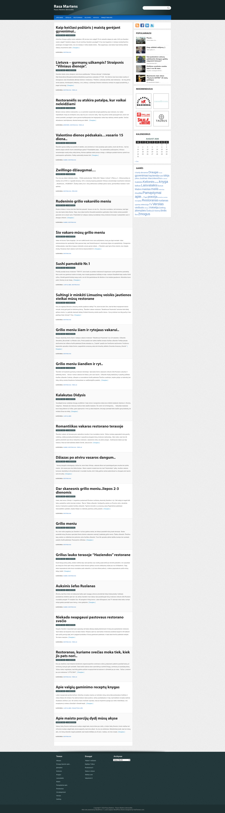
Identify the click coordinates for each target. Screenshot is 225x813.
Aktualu (58, 760)
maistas (146, 189)
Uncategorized (61, 792)
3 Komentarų (70, 35)
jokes (137, 178)
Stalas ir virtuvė (90, 771)
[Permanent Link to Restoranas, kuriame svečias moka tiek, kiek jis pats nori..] (93, 654)
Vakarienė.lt (88, 778)
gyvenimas (141, 175)
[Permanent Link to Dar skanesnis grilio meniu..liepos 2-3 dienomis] (88, 490)
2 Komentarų (70, 334)
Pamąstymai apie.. (107, 17)
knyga (163, 181)
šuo (136, 214)
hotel (161, 176)
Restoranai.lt (89, 767)
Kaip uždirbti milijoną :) (156, 47)
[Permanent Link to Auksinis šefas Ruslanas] (75, 586)
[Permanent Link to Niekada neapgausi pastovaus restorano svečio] (90, 619)
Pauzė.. (149, 38)
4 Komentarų (70, 174)
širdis (164, 210)
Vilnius (146, 208)
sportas (138, 205)
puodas (165, 197)
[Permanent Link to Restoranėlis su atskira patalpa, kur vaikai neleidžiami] (91, 102)
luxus (160, 185)
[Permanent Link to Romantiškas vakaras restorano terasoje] (89, 426)
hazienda (153, 175)
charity (137, 173)
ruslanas (163, 200)
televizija (145, 204)
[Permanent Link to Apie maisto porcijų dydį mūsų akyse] (87, 718)
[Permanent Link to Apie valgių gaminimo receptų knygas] (88, 687)
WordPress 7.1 (100, 810)
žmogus (144, 214)
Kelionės (88, 17)
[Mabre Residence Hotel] (161, 107)
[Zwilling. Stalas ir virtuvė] (143, 125)
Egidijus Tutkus (90, 764)
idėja (166, 175)
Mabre (65, 160)
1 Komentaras (71, 70)
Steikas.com (89, 774)
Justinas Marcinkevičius (151, 178)
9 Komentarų (70, 527)
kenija (157, 182)
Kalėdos (138, 182)
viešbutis (139, 207)
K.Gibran (164, 178)
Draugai (153, 172)
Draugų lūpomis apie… (63, 764)
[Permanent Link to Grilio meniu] (66, 523)
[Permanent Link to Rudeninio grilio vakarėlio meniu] (83, 201)
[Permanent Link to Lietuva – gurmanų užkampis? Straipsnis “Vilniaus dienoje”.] (90, 64)
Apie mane (59, 17)
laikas (138, 185)
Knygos (96, 17)
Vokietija (154, 207)
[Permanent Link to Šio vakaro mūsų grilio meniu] (80, 232)
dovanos (144, 172)
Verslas (68, 17)
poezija (152, 196)
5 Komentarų (70, 590)
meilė (154, 189)
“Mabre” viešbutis (90, 760)
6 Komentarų (70, 108)
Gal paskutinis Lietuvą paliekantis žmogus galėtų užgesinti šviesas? (157, 59)
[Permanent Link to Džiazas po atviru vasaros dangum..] (86, 457)
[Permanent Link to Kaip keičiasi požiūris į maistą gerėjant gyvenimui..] (88, 29)
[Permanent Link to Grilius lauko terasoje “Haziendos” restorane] (93, 555)
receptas (138, 201)
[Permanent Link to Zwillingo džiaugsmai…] (76, 170)
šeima (157, 211)
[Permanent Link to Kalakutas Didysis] (71, 395)
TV (150, 204)
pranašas (160, 197)
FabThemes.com (138, 810)
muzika (138, 193)
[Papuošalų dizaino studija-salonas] (161, 125)
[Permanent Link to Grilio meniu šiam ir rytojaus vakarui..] (87, 330)
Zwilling (74, 191)
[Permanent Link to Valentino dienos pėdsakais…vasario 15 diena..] (90, 137)
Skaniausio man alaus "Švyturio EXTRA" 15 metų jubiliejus (157, 78)
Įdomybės (66, 125)
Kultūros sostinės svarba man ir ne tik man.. (157, 67)
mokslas (161, 189)
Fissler (160, 172)
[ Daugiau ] (75, 47)
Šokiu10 (150, 210)
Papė (145, 197)
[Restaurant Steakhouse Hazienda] (143, 107)
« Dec (137, 161)
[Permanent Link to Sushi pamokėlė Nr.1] (73, 263)
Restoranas (77, 17)
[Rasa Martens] (77, 7)
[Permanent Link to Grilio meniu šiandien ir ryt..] (79, 364)
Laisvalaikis (67, 284)
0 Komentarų (70, 236)
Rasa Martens (109, 808)
